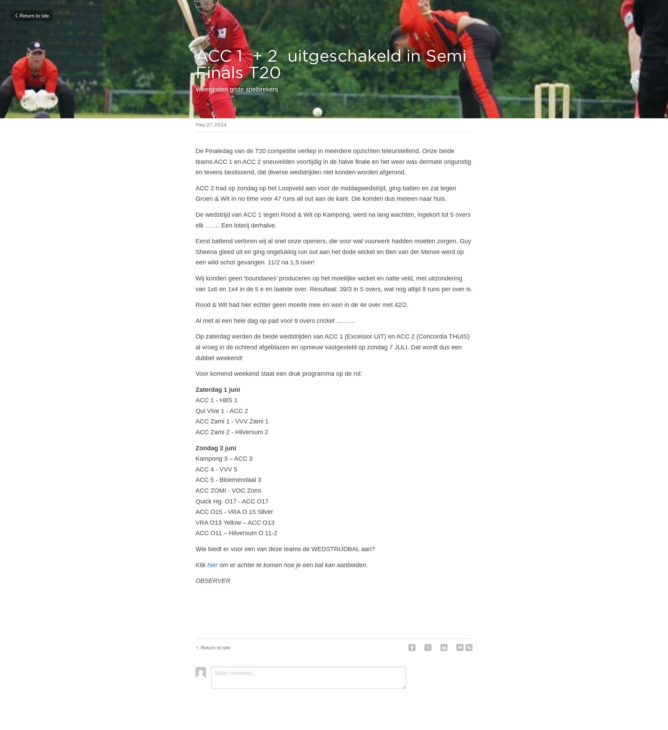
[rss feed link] (469, 647)
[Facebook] (411, 647)
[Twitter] (427, 647)
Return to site (34, 15)
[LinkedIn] (443, 647)
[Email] (459, 647)
